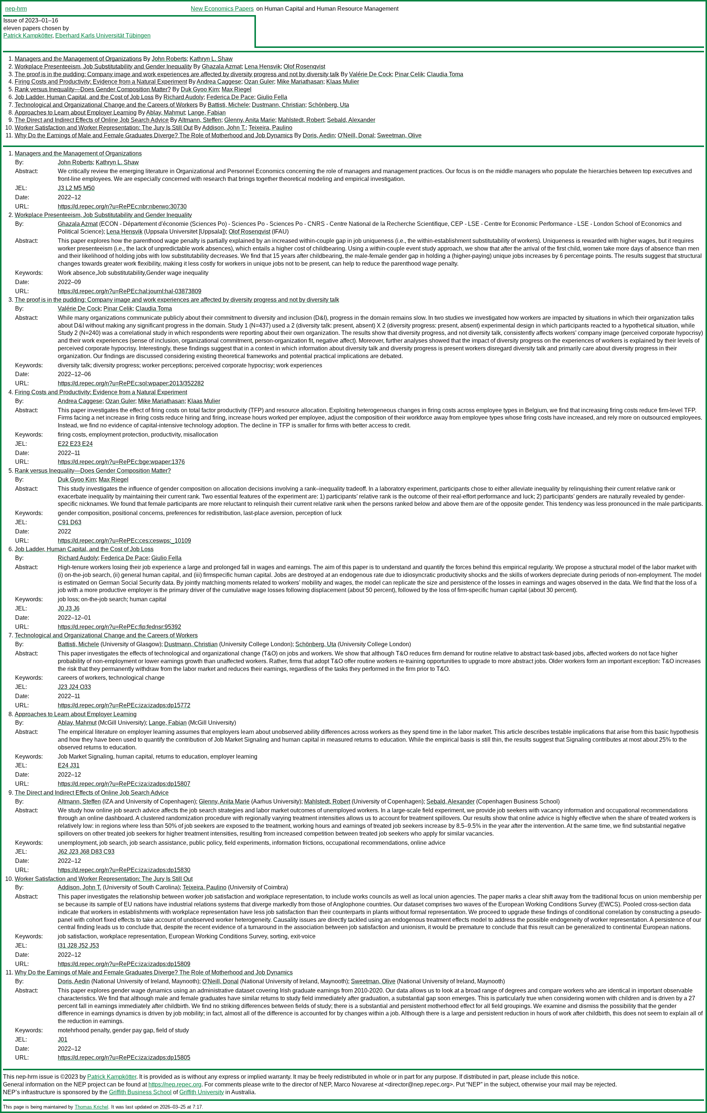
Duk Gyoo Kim (200, 89)
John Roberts (169, 59)
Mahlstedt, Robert (301, 120)
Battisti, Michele (228, 105)
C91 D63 (69, 522)
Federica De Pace (230, 97)
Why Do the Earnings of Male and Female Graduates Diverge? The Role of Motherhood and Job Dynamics (154, 135)
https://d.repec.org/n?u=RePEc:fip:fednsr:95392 (119, 627)
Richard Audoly (183, 97)
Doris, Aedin (319, 135)
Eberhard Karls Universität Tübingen (103, 35)
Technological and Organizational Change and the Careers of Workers (106, 105)
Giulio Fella (272, 97)
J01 (62, 1039)
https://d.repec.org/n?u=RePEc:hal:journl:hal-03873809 (129, 291)
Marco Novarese (355, 1084)
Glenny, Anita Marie (249, 120)
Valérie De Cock (370, 74)
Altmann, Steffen (199, 120)
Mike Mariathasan (300, 81)
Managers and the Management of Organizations (78, 59)
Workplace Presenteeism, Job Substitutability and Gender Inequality (103, 66)
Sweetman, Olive (399, 135)
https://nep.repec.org (174, 1084)
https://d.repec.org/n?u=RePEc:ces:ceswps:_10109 (124, 541)
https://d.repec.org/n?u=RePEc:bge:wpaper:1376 (121, 462)
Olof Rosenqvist (304, 66)
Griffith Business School (140, 1092)
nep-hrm (16, 9)
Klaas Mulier (342, 81)
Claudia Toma (445, 74)
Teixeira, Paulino (270, 128)
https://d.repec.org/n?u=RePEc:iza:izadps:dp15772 (124, 705)
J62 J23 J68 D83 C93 (86, 851)
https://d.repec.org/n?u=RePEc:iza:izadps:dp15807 (124, 784)
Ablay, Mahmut (165, 112)
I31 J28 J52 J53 (78, 945)
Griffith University (201, 1092)
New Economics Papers (222, 9)
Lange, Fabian (207, 112)
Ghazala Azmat (222, 66)
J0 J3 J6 (69, 608)
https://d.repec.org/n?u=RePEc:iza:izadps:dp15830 (124, 870)
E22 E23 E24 (75, 444)
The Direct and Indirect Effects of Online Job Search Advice (92, 120)
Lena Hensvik (263, 66)
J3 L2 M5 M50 (76, 188)
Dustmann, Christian (278, 105)
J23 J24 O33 (74, 687)
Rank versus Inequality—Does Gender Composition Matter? (93, 89)
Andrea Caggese (219, 81)
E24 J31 (69, 765)
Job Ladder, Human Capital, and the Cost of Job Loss (84, 97)
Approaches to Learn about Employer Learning (76, 112)
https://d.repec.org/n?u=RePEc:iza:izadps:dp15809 (124, 964)
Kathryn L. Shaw (211, 59)
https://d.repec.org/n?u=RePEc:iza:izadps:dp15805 (124, 1057)
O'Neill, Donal (356, 135)
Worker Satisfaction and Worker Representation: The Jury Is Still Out (104, 128)
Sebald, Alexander (351, 120)
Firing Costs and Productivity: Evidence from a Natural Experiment (101, 81)
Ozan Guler (259, 81)
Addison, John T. (224, 128)
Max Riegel (237, 89)
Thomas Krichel (91, 1107)
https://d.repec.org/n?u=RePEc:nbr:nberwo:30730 (122, 206)
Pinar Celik (409, 74)
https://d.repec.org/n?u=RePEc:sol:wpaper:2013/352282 (131, 383)
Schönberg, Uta (328, 105)
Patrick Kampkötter (27, 35)
